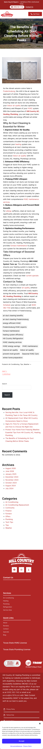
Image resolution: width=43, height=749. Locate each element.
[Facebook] (14, 569)
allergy (8, 211)
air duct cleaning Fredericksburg (15, 319)
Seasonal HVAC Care (30, 354)
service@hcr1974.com (11, 695)
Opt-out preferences (16, 746)
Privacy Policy (27, 746)
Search (4, 384)
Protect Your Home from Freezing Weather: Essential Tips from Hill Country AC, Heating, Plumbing (23, 432)
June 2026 (9, 471)
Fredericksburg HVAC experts (15, 327)
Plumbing (9, 519)
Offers (7, 516)
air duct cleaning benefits (13, 315)
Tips (21, 364)
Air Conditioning (14, 364)
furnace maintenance (19, 246)
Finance (8, 511)
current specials (32, 276)
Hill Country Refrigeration (13, 338)
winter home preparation (12, 357)
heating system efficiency (13, 335)
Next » (4, 371)
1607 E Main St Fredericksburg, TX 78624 (12, 583)
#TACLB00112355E (10, 645)
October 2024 (11, 483)
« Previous (6, 374)
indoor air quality (14, 105)
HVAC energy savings (11, 346)
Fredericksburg (9, 91)
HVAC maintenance (30, 346)
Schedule (6, 305)
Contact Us (29, 7)
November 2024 (11, 480)
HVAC (30, 108)
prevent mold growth (11, 354)
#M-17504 (7, 652)
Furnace (8, 514)
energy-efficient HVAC (12, 323)
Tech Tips (9, 522)
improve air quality (10, 350)
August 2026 (10, 468)
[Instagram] (21, 569)
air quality (26, 288)
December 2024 (11, 477)
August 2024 (10, 486)
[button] (40, 723)
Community (10, 508)
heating (18, 144)
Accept (21, 741)
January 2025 (10, 474)
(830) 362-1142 (9, 587)
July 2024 (9, 488)
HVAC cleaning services (12, 342)
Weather (26, 364)
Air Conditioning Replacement (17, 505)
